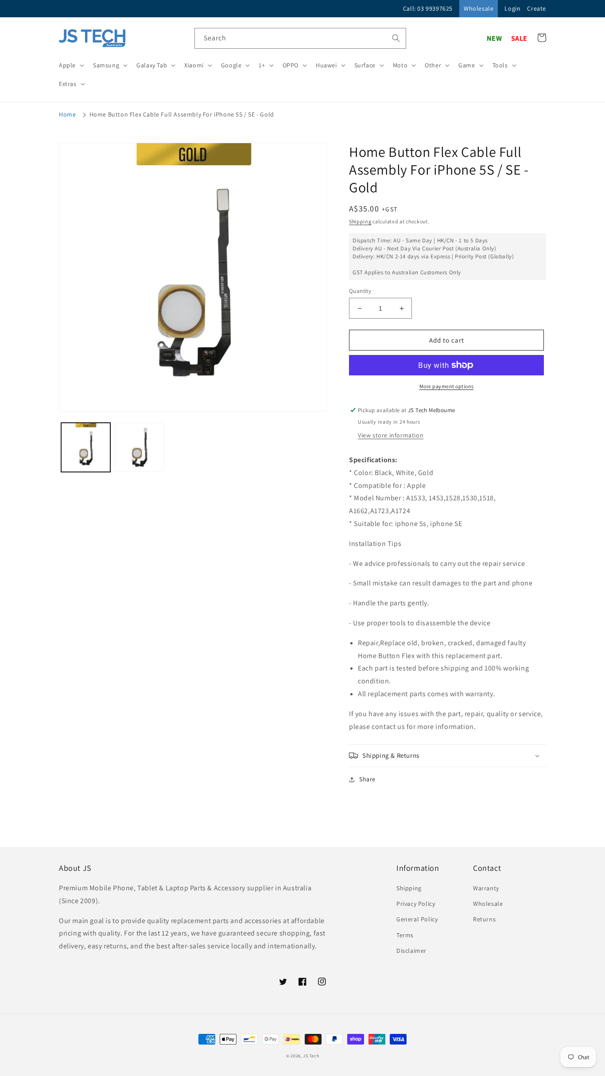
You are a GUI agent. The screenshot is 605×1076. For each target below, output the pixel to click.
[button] (71, 65)
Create (536, 8)
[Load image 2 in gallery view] (139, 447)
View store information (390, 435)
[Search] (396, 38)
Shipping (360, 221)
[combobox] (300, 38)
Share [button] (367, 779)
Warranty (486, 888)
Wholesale (478, 8)
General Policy (417, 919)
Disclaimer (411, 951)
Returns (484, 919)
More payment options (446, 386)
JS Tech (311, 1056)
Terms (405, 935)
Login (512, 8)
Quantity (360, 291)
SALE (519, 38)
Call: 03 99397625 (428, 8)
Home (67, 114)
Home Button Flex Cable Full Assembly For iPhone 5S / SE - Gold (181, 114)
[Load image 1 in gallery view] (85, 447)
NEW (494, 38)
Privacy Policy (415, 904)
